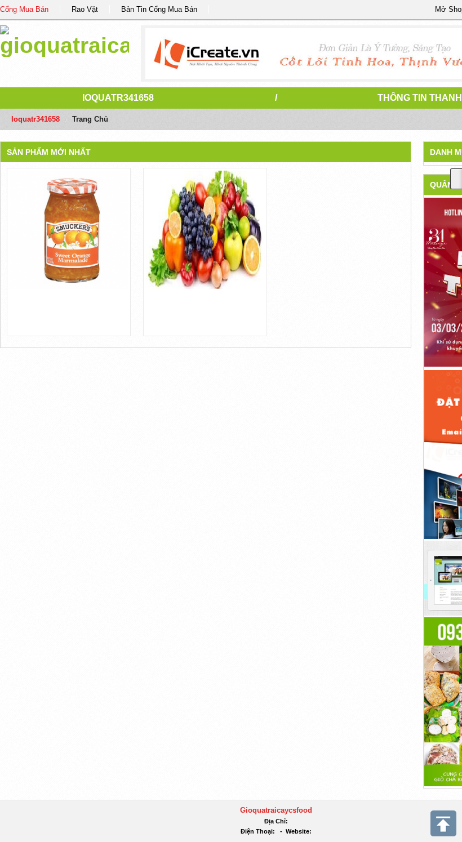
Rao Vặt (85, 9)
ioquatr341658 (118, 98)
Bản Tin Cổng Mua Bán (159, 9)
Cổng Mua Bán (24, 9)
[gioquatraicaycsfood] (64, 39)
